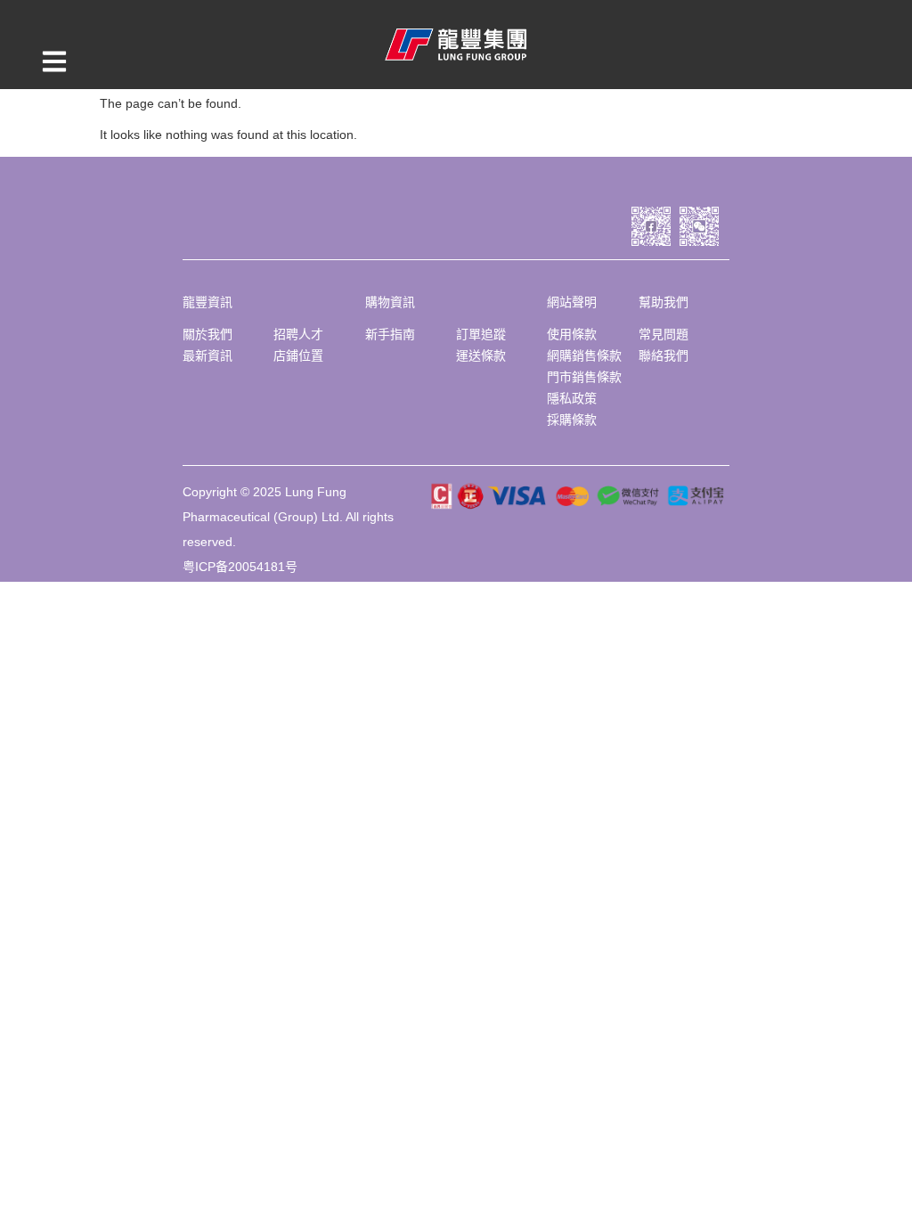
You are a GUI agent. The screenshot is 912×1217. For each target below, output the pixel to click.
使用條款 (572, 334)
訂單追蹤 (481, 334)
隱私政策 (572, 398)
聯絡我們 (663, 355)
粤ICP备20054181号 (240, 566)
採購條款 (572, 419)
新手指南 (390, 334)
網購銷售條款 (584, 355)
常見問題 (663, 334)
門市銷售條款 (584, 377)
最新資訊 (207, 355)
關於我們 (207, 334)
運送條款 (481, 355)
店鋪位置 (298, 355)
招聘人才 (298, 334)
